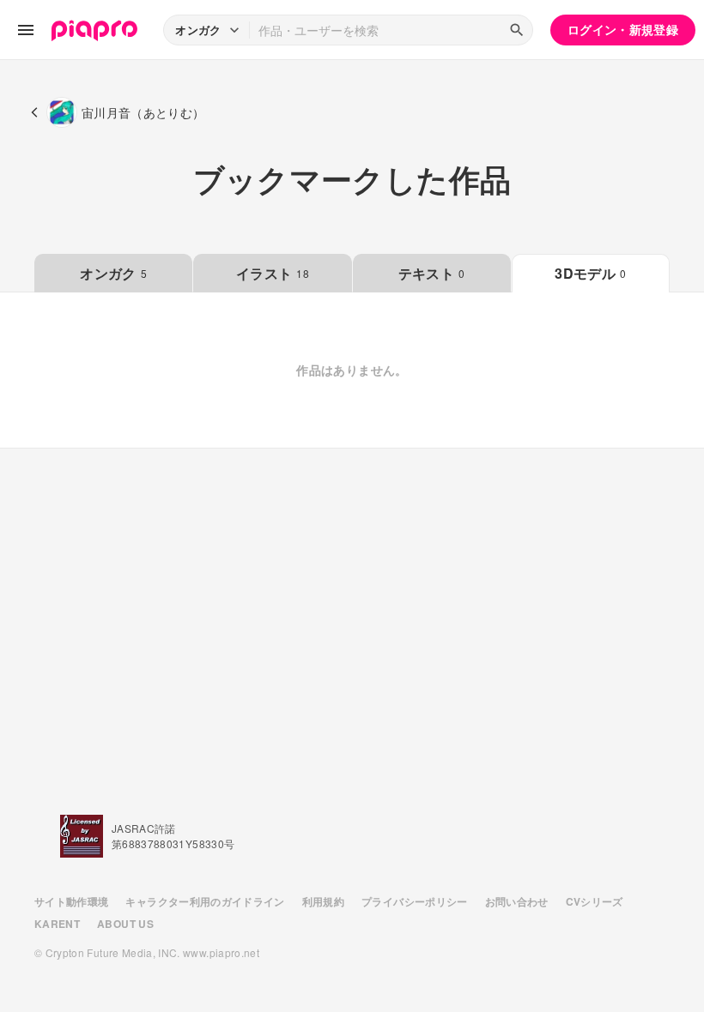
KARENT (57, 923)
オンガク (113, 273)
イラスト (272, 273)
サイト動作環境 (71, 901)
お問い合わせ (517, 901)
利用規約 (323, 901)
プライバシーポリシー (414, 901)
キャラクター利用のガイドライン (204, 901)
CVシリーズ (594, 901)
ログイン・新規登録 (622, 29)
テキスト (431, 273)
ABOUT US (125, 923)
